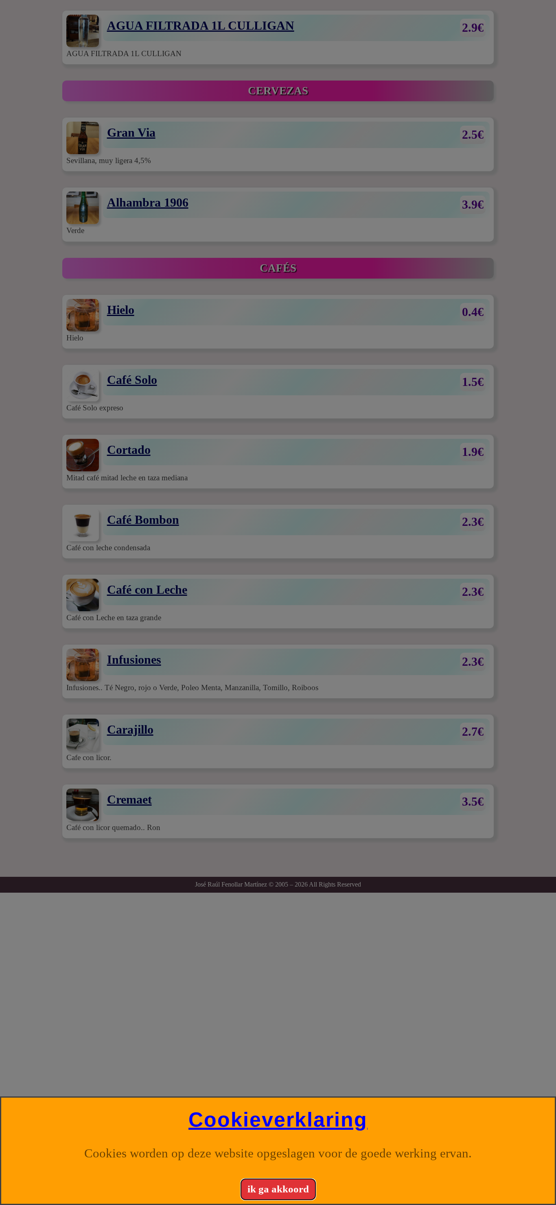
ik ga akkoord (278, 1188)
